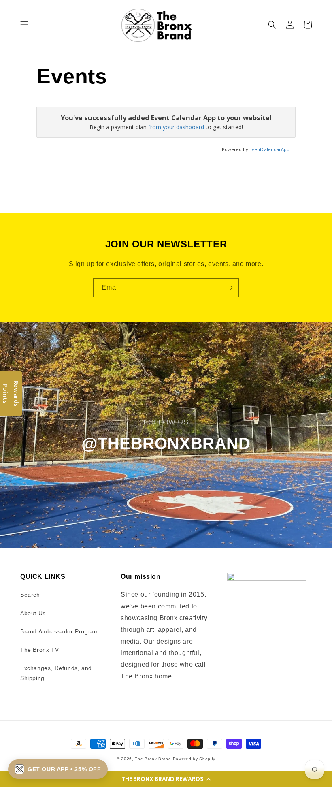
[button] (166, 779)
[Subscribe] (229, 287)
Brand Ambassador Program (59, 631)
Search (30, 594)
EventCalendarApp (269, 149)
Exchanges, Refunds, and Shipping (56, 673)
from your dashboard (176, 127)
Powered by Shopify (194, 759)
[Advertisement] (183, 180)
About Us (33, 613)
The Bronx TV (39, 649)
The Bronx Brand (153, 759)
